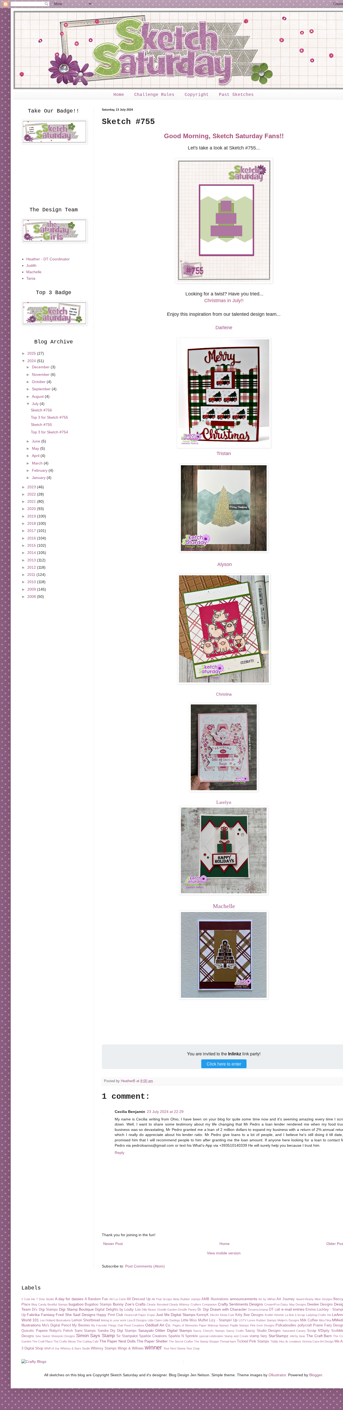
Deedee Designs (320, 1304)
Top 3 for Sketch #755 (49, 417)
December (41, 367)
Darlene (223, 327)
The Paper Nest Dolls (117, 1341)
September (42, 389)
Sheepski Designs (63, 1336)
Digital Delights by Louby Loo (117, 1309)
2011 (31, 574)
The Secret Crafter (181, 1341)
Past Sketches (236, 94)
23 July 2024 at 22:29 (165, 1111)
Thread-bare (228, 1341)
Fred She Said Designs (75, 1314)
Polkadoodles (285, 1325)
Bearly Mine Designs (318, 1299)
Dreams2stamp (258, 1309)
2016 (32, 538)
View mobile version (224, 1253)
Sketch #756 (41, 410)
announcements (243, 1299)
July (36, 404)
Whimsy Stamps (104, 1348)
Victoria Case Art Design (318, 1341)
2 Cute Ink (28, 1299)
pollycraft (305, 1325)
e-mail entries (292, 1309)
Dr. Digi (203, 1309)
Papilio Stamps (239, 1325)
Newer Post (113, 1244)
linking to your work (113, 1320)
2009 (32, 589)
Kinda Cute (227, 1315)
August (38, 396)
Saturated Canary (294, 1330)
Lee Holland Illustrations (55, 1320)
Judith (31, 265)
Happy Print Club (109, 1315)
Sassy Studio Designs (263, 1331)
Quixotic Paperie (34, 1331)
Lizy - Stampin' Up (223, 1320)
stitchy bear (297, 1336)
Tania (30, 278)
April (36, 455)
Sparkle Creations (153, 1336)
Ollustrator (277, 1375)
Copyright (197, 94)
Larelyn (223, 802)
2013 (32, 560)
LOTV (243, 1320)
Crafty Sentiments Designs (240, 1304)
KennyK (202, 1315)
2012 (32, 567)
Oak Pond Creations (131, 1325)
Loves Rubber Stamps (262, 1320)
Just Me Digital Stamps (175, 1314)
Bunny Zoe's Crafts (129, 1304)
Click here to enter (224, 1064)
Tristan (224, 453)
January (39, 477)
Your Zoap (193, 1348)
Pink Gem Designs (262, 1325)
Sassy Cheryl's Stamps (209, 1330)
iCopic (151, 1315)
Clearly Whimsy (179, 1304)
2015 (32, 545)
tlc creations (293, 1341)
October (39, 382)
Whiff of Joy (51, 1348)
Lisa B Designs (137, 1320)
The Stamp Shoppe (206, 1341)
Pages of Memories (185, 1325)
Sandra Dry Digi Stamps (117, 1331)
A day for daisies (69, 1299)
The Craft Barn (319, 1336)
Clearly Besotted (157, 1304)
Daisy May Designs (293, 1304)
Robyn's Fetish (61, 1331)
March (38, 463)
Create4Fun (272, 1304)
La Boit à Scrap (295, 1315)
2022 (32, 494)
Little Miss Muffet (194, 1320)
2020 (32, 509)
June (36, 441)
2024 (32, 361)
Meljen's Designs (288, 1320)
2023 (32, 487)
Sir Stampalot (127, 1336)
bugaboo (76, 1304)
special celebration (211, 1336)
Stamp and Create (236, 1336)
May (36, 448)
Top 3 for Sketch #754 (49, 432)
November (41, 374)
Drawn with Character (228, 1309)
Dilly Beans (149, 1309)
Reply (119, 1152)
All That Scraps (162, 1299)
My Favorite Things (104, 1325)
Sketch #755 (41, 424)
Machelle (34, 272)
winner (153, 1347)
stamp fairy (258, 1336)
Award (300, 1299)
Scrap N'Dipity (318, 1331)
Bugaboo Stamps (98, 1304)
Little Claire (155, 1320)
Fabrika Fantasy (40, 1314)
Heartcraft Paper (135, 1315)
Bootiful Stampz (57, 1304)
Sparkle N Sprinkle (183, 1336)
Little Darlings (171, 1320)
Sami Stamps (85, 1331)
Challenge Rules (154, 94)
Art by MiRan (266, 1299)
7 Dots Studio (45, 1299)
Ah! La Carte (117, 1299)
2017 (32, 530)
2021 (32, 501)
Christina (224, 694)
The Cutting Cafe (88, 1341)
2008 (32, 596)
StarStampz (278, 1336)
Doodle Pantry (187, 1309)
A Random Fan (96, 1299)
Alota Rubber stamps (186, 1299)
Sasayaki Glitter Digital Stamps (165, 1330)
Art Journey (286, 1299)
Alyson (224, 564)
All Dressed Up (138, 1299)
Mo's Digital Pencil (56, 1325)
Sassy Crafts (235, 1330)
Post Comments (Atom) (145, 1266)
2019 (32, 516)
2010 (32, 582)
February (40, 470)
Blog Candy (38, 1304)
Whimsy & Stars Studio (75, 1348)
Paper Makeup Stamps (214, 1325)
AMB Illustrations (215, 1299)
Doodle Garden (167, 1309)
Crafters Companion (204, 1304)
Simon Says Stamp (95, 1335)
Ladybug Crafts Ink (318, 1315)
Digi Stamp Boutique (76, 1309)
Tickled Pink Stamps (253, 1341)
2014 (32, 552)
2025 (32, 353)
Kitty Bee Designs (249, 1315)
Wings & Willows (131, 1348)
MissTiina (325, 1320)
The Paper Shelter (152, 1341)
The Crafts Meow (64, 1341)
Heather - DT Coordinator (48, 259)
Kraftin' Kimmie (274, 1315)
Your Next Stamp (174, 1348)
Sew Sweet (42, 1336)
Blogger (315, 1375)
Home (118, 94)
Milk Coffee (309, 1320)
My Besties (81, 1325)
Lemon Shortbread (86, 1320)
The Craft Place (42, 1341)
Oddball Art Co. (158, 1325)
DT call (274, 1309)
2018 (32, 523)
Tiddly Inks (277, 1341)
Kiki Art (214, 1315)
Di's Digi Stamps (45, 1309)
